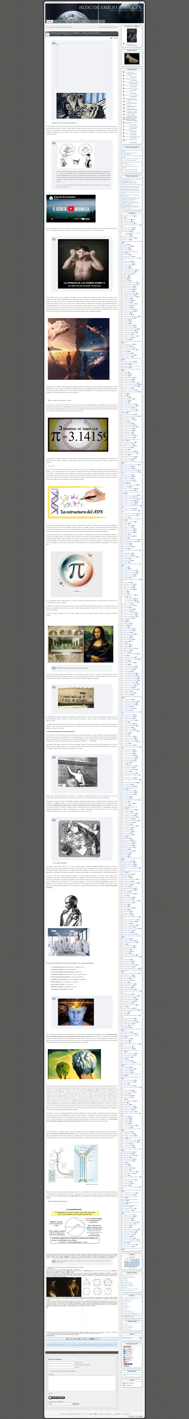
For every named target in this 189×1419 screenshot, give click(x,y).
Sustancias (126, 1042)
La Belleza (125, 660)
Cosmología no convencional (132, 82)
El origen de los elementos (129, 453)
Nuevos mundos (127, 932)
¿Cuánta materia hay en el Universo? (132, 1190)
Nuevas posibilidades (128, 926)
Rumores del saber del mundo (130, 1010)
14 (129, 1263)
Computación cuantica (128, 318)
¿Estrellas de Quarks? (128, 1208)
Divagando (125, 374)
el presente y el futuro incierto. (130, 464)
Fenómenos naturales (128, 589)
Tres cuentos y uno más (131, 111)
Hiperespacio (126, 637)
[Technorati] (75, 1338)
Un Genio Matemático (128, 1068)
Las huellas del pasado (128, 790)
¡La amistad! (126, 1123)
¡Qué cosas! (126, 1169)
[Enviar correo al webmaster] (111, 1413)
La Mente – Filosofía (128, 723)
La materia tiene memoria (129, 720)
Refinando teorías (127, 994)
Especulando (126, 545)
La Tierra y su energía (128, 755)
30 (134, 1266)
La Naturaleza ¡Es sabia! (129, 739)
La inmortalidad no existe (129, 704)
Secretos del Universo (128, 1018)
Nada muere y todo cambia (129, 879)
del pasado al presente (128, 355)
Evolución (125, 568)
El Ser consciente (127, 474)
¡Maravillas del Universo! (129, 1155)
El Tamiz (125, 1303)
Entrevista (125, 534)
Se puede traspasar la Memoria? (131, 1015)
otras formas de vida (128, 947)
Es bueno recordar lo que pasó (130, 539)
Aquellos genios (127, 261)
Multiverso (125, 875)
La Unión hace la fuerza (129, 758)
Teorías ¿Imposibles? (128, 1055)
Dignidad (125, 372)
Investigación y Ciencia (128, 657)
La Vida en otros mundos (129, 769)
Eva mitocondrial (127, 560)
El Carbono (126, 397)
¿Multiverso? (126, 1225)
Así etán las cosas (127, 264)
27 (127, 1266)
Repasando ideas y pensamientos (131, 158)
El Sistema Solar (127, 478)
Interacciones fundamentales (130, 653)
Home (87, 21)
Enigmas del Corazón (128, 530)
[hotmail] (85, 1338)
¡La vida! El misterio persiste (130, 1141)
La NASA (125, 734)
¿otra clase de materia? (129, 1232)
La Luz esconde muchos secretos (131, 712)
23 (134, 1264)
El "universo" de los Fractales (130, 386)
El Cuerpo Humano (127, 407)
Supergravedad (127, 1038)
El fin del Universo (127, 417)
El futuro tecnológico (128, 425)
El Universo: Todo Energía (129, 515)
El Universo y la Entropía (129, 502)
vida (124, 1099)
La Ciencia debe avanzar (129, 666)
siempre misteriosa (127, 1023)
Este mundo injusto (127, 546)
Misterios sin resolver (128, 866)
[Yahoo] (73, 1338)
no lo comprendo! (127, 899)
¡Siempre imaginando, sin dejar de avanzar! (131, 179)
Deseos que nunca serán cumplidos (132, 369)
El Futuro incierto (127, 423)
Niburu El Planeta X (127, 897)
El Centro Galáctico (128, 398)
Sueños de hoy (127, 1032)
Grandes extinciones (128, 630)
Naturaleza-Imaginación (129, 890)
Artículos (125, 1279)
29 (131, 1266)
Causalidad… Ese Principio (129, 296)
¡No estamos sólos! (128, 1160)
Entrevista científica (128, 536)
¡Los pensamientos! (128, 1147)
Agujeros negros (127, 229)
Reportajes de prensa (128, 1001)
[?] (99, 1338)
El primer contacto (127, 466)
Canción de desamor (128, 287)
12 (125, 1263)
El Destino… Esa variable (129, 409)
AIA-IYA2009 (126, 231)
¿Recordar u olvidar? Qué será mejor (132, 1248)
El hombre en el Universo (129, 426)
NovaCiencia (126, 1310)
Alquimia (125, 244)
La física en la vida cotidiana (130, 684)
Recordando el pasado (128, 989)
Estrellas (125, 548)
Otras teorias (126, 949)
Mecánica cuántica (127, 845)
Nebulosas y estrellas (128, 893)
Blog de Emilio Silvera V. (111, 7)
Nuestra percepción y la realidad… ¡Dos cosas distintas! (75, 32)
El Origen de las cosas (128, 451)
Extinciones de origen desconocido (131, 579)
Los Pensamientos (127, 818)
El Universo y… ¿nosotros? (130, 513)
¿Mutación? (126, 1227)
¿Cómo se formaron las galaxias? (131, 1187)
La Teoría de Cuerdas (128, 751)
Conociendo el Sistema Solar (130, 328)
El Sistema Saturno (127, 476)
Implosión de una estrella (129, 648)
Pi (46, 600)
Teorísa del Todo (127, 1057)
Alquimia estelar (127, 246)
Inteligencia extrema (130, 78)
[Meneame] (77, 1338)
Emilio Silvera (126, 178)
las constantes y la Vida (129, 777)
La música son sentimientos (130, 730)
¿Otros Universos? (128, 1234)
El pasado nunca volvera (129, 456)
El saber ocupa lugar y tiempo (130, 470)
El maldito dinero (127, 432)
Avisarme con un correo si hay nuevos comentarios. (63, 1371)
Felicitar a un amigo (128, 587)
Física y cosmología (128, 609)
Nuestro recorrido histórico (129, 925)
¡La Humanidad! (127, 1131)
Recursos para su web (128, 1290)
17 (136, 1263)
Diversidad (125, 375)
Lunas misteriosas (127, 831)
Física (124, 596)
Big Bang (125, 277)
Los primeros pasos (128, 822)
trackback (107, 1345)
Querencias (126, 978)
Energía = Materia (127, 525)
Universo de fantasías (128, 1085)
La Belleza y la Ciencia (128, 662)
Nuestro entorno (127, 915)
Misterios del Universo (128, 864)
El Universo (126, 486)
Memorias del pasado (128, 847)
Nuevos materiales (127, 930)
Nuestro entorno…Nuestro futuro (131, 916)
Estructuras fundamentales (129, 556)
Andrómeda (126, 249)
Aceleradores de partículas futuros (131, 224)
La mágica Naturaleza (128, 716)
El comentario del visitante (129, 406)
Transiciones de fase (128, 1062)
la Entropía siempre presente (130, 680)
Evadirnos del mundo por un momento (132, 564)
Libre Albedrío (126, 798)
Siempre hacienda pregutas (129, 1022)
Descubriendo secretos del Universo (132, 358)
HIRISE (125, 1308)
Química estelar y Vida (128, 983)
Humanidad (126, 641)
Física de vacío (127, 603)
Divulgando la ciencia (128, 377)
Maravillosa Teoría (127, 834)
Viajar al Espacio (127, 1095)
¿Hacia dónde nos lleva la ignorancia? (132, 1212)
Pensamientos (126, 959)
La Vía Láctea (126, 762)
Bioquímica (126, 280)
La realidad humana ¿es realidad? (131, 746)
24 (136, 1264)
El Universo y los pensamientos (130, 510)
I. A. (124, 643)
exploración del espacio (129, 574)
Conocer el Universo (128, 325)
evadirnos (125, 562)
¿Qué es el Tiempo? (128, 1238)
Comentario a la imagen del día (130, 316)
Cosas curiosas (127, 334)
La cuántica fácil (129, 72)
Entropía (125, 537)
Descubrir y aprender (128, 361)
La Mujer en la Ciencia (131, 602)
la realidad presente (128, 749)
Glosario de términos (128, 1285)
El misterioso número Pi (129, 442)
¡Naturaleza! (126, 1157)
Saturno (125, 1013)
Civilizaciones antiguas (128, 311)
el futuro (125, 421)
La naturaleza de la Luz (128, 738)
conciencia (125, 319)
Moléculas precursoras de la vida (131, 868)
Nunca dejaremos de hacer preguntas (132, 935)
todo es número (127, 1060)
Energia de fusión (127, 527)
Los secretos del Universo (129, 825)
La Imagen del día (127, 699)
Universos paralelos (128, 1092)
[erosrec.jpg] (132, 64)
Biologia (125, 278)
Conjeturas (126, 323)
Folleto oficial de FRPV (131, 133)
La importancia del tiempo (129, 703)
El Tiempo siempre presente (130, 485)
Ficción (125, 591)
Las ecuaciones (127, 784)
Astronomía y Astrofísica (129, 270)
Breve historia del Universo (129, 282)
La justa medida (127, 706)
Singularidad (126, 1027)
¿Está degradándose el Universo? (107, 27)
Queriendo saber (127, 980)
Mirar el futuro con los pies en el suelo (132, 858)
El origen (125, 449)
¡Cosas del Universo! (128, 1106)
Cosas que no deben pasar (129, 336)
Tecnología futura (127, 1046)
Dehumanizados (127, 353)
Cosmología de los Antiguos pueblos (132, 341)
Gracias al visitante (127, 628)
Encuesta (125, 523)
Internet (125, 655)
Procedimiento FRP (130, 130)
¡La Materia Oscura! (128, 1133)
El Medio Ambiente (127, 434)
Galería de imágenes (128, 1284)
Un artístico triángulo (130, 114)
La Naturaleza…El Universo (130, 741)
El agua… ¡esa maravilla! (129, 389)
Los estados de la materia (129, 813)
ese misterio (126, 543)
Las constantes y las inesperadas (131, 779)
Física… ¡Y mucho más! (129, 612)
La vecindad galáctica (128, 760)
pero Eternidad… (127, 963)
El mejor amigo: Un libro (129, 435)
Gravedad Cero (127, 1306)
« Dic (130, 1267)
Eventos (125, 567)
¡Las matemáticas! (127, 1145)
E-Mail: (50, 1404)
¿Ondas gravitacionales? (129, 1231)
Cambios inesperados (128, 286)
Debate (78, 21)
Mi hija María (126, 852)
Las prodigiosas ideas (128, 794)
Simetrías (125, 1025)
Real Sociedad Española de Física (131, 1313)
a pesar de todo (127, 221)
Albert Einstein (126, 236)
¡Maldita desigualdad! (128, 1152)
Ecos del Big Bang (127, 381)
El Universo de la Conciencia (130, 495)
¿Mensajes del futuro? (128, 1223)
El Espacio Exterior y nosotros (130, 416)
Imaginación (126, 644)
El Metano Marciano (128, 437)
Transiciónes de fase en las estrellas (132, 1064)
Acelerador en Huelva (128, 223)
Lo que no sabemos (128, 803)
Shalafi (108, 1413)
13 (127, 1263)
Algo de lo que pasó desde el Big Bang (132, 241)
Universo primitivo (127, 1090)
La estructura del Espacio (129, 682)
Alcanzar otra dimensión (129, 237)
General (125, 625)
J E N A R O (128, 101)
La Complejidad (127, 671)
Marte (124, 836)
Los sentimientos (127, 827)
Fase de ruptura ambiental (132, 126)
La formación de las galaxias (130, 689)
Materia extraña (127, 840)
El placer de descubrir (128, 458)
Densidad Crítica (127, 356)
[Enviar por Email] (97, 1338)
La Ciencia (125, 664)
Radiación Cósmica (128, 985)
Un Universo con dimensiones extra (131, 1077)
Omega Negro (126, 938)
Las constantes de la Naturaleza (131, 774)
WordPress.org (127, 1329)
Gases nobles (126, 623)
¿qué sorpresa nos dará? (129, 1244)
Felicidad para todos (128, 586)
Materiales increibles (128, 842)
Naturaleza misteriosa (128, 888)
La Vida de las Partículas (129, 765)
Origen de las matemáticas (129, 942)
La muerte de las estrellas (129, 725)
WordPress (91, 1413)
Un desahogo (126, 1067)
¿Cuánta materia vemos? (129, 1193)
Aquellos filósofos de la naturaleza (131, 258)
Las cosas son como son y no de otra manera (59, 27)
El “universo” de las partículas (130, 169)
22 (131, 1264)
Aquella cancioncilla (128, 256)
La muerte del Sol (127, 727)
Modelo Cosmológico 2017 (132, 85)
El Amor (125, 393)
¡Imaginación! (126, 1120)
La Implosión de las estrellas (130, 701)
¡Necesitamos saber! (128, 1159)
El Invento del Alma (127, 428)
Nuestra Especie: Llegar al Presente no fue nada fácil (130, 187)
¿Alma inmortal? (127, 1183)
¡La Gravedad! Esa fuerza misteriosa (132, 1128)
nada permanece (127, 881)
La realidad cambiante (128, 745)
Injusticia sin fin (127, 650)
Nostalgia (125, 906)
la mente (125, 722)
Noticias (125, 909)
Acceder (125, 1324)
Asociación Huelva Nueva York (130, 1298)
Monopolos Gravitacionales (132, 88)
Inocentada (126, 651)
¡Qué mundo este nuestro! (129, 1171)
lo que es (125, 801)
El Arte (124, 395)
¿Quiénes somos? (127, 1246)
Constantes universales (129, 330)
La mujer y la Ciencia (128, 729)
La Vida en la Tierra (128, 767)
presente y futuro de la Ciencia (130, 973)
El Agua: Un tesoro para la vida (130, 391)
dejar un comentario (94, 1345)
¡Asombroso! (126, 1104)
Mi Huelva (125, 854)
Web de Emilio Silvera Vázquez (130, 1289)
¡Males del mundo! (127, 1153)
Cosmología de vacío (128, 344)
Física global (129, 75)
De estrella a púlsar (128, 347)
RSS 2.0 (83, 1345)
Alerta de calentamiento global (132, 136)
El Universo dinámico (128, 496)
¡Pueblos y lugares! (128, 1168)
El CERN (125, 402)
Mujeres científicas (127, 874)
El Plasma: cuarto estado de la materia (132, 461)
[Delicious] (67, 1338)
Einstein (94, 390)
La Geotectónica (127, 694)
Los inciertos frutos (130, 108)
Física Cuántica (130, 598)
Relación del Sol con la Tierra (130, 995)
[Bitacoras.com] (87, 1338)
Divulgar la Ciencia (127, 379)
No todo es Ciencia (127, 902)
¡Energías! (125, 1116)
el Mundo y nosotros (128, 445)
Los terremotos (127, 829)
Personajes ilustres (127, 966)
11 (138, 1261)
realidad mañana (127, 987)
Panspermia (126, 953)
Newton (125, 895)
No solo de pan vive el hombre (130, 900)
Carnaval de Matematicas (129, 293)
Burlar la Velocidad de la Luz (130, 284)
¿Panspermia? (126, 1236)
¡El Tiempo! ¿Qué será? (129, 1111)
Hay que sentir (126, 635)
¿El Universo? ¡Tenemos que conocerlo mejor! (129, 1206)
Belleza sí (125, 275)
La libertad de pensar (128, 708)
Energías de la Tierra (128, 528)
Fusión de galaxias (127, 618)
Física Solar (126, 607)
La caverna (128, 104)
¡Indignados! (126, 1121)
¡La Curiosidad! (127, 1127)
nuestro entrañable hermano (130, 919)
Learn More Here (127, 194)
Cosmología (126, 339)
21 (129, 1264)
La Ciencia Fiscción (128, 669)
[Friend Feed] (91, 1338)
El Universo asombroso (129, 488)
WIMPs (125, 1102)
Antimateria (126, 254)
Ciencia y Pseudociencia (129, 303)
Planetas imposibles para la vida (131, 968)
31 (136, 1266)
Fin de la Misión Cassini (129, 594)
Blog (49, 21)
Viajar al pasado (127, 1097)
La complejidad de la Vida (129, 673)
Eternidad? (125, 558)
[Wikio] (89, 1338)
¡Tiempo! (125, 1175)
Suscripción (98, 21)
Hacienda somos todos (128, 634)
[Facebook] (93, 1338)
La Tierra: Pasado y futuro (129, 757)
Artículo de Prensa (127, 262)
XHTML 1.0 (119, 1413)
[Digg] (69, 1338)
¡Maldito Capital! (127, 1315)
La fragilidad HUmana (128, 692)
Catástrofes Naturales (128, 295)
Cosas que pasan (127, 337)
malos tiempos (126, 833)
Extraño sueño (126, 582)
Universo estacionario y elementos (131, 1087)
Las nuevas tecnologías (129, 792)
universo (125, 1083)
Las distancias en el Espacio (130, 782)
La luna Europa (127, 710)
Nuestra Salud (126, 913)
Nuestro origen (126, 923)
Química (125, 982)
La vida (125, 764)
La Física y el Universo (128, 685)
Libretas (125, 1287)
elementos (125, 517)
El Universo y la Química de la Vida (131, 505)
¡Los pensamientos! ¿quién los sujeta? (132, 1149)
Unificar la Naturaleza (128, 1081)
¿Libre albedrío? (127, 1218)
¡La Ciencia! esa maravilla (129, 1125)
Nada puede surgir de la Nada (130, 883)
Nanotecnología (127, 884)
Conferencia (126, 321)
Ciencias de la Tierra (128, 309)
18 (138, 1263)
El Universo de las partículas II (130, 171)
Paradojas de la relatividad (129, 954)
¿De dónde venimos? (128, 1194)
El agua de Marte (127, 388)
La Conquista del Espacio (129, 675)
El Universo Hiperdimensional (130, 498)
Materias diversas (127, 843)
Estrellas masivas (127, 555)
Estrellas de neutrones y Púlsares (131, 550)
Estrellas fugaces (127, 553)
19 (125, 1264)
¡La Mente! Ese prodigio (129, 1135)
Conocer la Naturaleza (128, 327)
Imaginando (126, 646)
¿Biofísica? (126, 1185)
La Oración (126, 743)
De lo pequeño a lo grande (129, 349)
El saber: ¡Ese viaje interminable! (131, 472)
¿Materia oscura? (127, 1220)
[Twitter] (95, 1338)
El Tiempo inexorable (128, 480)
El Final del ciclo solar (128, 419)
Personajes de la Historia (129, 964)
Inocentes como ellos (131, 98)
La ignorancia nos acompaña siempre (132, 696)
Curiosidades (126, 346)
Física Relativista (130, 600)
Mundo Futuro (126, 877)
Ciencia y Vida (126, 307)
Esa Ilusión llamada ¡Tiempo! (130, 541)
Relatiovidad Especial (128, 997)
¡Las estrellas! (126, 1143)
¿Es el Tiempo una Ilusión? (129, 160)
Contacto (125, 1280)
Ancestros (125, 248)
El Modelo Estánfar (127, 444)
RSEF (124, 1006)
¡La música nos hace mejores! (130, 1140)
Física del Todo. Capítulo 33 (132, 95)
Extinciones (126, 577)
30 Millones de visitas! (128, 216)
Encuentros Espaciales (128, 521)
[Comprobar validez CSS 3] (125, 1413)
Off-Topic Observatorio (128, 1311)
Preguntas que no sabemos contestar (132, 970)
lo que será (126, 805)
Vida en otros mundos (128, 1101)
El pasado (125, 454)
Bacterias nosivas (127, 273)
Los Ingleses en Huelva (129, 815)
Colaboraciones (127, 314)
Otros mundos (126, 951)
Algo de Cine (126, 239)
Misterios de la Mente (128, 862)
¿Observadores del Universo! (130, 1229)
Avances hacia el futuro (129, 271)
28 (129, 1266)
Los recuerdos (126, 824)
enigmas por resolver (128, 532)
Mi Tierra (125, 856)
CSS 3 (128, 1413)
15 (131, 1263)
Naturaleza (126, 886)
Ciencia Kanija (126, 1301)
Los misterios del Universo (129, 817)
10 (136, 1261)
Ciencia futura (126, 302)
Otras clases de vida (128, 945)
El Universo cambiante (128, 490)
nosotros (125, 904)
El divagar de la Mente (128, 414)
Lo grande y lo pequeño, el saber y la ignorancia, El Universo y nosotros (130, 203)
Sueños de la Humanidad (129, 1033)
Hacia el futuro (126, 632)
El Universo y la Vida (128, 508)
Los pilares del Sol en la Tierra (130, 820)
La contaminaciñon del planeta (130, 676)
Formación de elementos (129, 614)
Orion (124, 944)
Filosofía (125, 593)
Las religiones (126, 796)
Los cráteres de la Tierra (129, 809)
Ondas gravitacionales (128, 940)
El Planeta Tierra (127, 460)
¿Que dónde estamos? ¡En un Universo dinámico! (130, 153)
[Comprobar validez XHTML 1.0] (115, 1413)
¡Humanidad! (126, 1118)
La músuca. (126, 732)
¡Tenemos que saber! (128, 1173)
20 (127, 1264)
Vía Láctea (125, 1093)
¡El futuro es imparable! (128, 1108)
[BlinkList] (81, 1338)
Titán (124, 1058)
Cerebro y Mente (127, 300)
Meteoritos (125, 849)
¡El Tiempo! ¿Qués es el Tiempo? (131, 1113)
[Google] (71, 1338)
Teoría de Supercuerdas (129, 1053)
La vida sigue (126, 771)
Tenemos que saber (128, 1048)
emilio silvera (126, 184)
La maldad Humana (128, 718)
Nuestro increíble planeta (129, 921)
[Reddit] (83, 1338)
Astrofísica (125, 268)
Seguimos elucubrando (128, 1020)
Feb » (133, 1267)
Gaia (124, 621)
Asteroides (125, 266)
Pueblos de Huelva (127, 975)
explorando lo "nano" (128, 575)
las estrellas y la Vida (128, 786)
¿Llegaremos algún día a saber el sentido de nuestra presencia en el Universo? (131, 199)
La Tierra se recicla (128, 753)
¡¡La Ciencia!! (126, 1181)
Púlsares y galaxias (128, 976)
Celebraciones (126, 298)
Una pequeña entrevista (129, 1080)
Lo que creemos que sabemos (130, 799)
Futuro (124, 619)
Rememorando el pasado (129, 999)
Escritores (125, 1305)
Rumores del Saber (128, 1008)
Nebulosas (125, 891)
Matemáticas (126, 838)
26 (125, 1266)
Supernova (126, 1040)
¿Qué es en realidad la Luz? (130, 1239)
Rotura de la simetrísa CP (129, 1004)
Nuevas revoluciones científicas (131, 928)
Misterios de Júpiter (128, 861)
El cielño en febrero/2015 (129, 404)
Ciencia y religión (127, 305)
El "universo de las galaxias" (130, 382)
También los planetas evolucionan (131, 1043)
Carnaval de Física (64, 21)
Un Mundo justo (127, 1070)
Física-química (126, 610)
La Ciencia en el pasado (129, 667)
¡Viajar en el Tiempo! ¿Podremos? (131, 1176)
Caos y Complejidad (128, 289)
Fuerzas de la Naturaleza (129, 616)
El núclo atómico (127, 447)
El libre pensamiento (128, 430)
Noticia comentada (127, 907)
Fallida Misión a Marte (128, 584)
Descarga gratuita (130, 43)
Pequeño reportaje (127, 961)
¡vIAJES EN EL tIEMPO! (129, 1179)
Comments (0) (101, 35)
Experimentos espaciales (129, 570)
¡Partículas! (126, 1166)
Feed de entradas (127, 1325)
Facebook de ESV (127, 1275)
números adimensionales (129, 934)
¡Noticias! (125, 1164)
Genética (125, 626)
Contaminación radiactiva (129, 332)
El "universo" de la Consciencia (130, 384)
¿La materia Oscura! (128, 1216)
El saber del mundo (127, 468)
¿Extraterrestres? (127, 1210)
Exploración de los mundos (129, 572)
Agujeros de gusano (128, 227)
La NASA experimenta (128, 736)
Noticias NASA (126, 911)
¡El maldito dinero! (127, 1109)
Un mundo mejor (127, 1072)
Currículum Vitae (127, 1282)
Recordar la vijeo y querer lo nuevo (131, 991)
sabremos (125, 1011)
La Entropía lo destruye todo (130, 678)
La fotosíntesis (126, 691)
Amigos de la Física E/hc (129, 1277)
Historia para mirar (127, 639)
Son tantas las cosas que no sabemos (132, 1029)
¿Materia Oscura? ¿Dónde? (130, 1222)
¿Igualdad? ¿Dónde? (128, 1214)
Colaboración (126, 312)
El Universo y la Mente (128, 504)
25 (138, 1264)
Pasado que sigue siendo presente (131, 956)
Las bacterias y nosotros (129, 773)
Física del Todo (129, 91)
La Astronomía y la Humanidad (130, 659)
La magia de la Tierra (128, 714)
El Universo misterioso (128, 500)
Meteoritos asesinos (128, 850)
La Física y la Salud (128, 687)
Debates (125, 351)
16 (134, 1263)
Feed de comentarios (128, 1327)
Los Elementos (126, 811)
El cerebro (125, 400)
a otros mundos (127, 219)
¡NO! (124, 1162)
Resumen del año (127, 1002)
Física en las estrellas (128, 605)
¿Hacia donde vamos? (128, 164)
